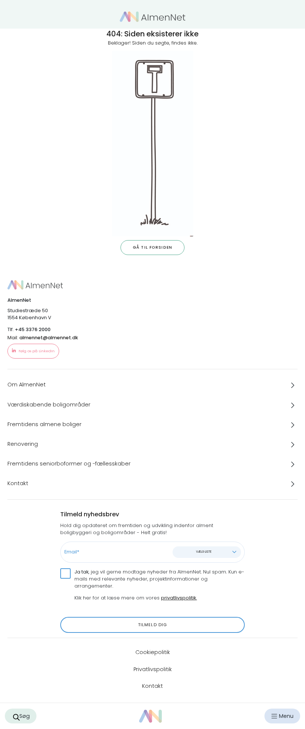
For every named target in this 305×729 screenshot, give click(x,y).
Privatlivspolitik (153, 669)
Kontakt (152, 686)
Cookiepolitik (152, 652)
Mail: (42, 337)
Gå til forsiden (152, 247)
